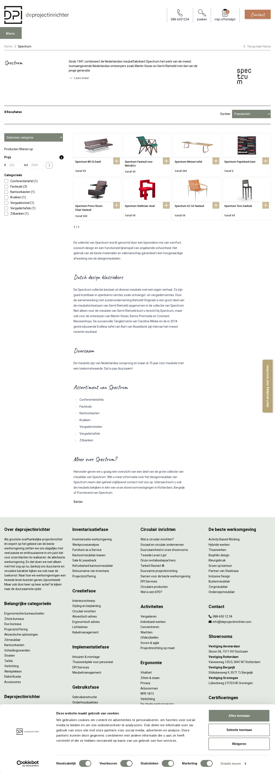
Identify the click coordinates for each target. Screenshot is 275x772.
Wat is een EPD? (151, 592)
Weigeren (239, 744)
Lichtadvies (80, 627)
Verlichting (11, 666)
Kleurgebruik (217, 560)
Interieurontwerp (83, 600)
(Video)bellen (150, 637)
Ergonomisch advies (86, 622)
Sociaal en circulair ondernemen (162, 544)
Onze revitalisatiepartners (158, 560)
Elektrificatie (12, 676)
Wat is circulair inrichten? (157, 539)
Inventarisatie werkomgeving (92, 539)
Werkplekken (13, 671)
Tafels (8, 661)
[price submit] (49, 165)
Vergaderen (149, 616)
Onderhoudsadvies (85, 702)
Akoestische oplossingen (21, 634)
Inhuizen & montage (86, 657)
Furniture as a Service (87, 550)
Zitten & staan (150, 678)
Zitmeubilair (12, 640)
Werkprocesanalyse (85, 544)
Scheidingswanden (17, 650)
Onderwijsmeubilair (222, 592)
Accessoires (12, 682)
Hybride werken (219, 544)
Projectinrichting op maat (158, 648)
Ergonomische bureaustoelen (24, 613)
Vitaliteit (146, 672)
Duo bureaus (12, 624)
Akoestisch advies (84, 616)
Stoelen (9, 655)
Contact (258, 14)
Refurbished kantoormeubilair (92, 565)
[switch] (126, 763)
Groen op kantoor (220, 565)
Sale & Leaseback (84, 560)
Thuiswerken (217, 550)
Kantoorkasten (14, 645)
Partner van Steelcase (224, 571)
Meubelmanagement (86, 672)
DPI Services (80, 667)
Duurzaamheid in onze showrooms (164, 550)
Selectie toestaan (239, 730)
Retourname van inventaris (90, 571)
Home (8, 46)
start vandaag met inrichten (267, 386)
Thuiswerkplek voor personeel (92, 662)
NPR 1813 (147, 693)
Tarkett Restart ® (152, 565)
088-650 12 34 (222, 616)
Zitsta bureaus (14, 619)
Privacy (145, 683)
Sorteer (225, 114)
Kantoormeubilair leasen (88, 555)
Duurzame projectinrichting (159, 571)
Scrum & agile (150, 643)
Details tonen (231, 763)
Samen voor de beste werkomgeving (165, 576)
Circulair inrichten (84, 611)
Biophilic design (219, 555)
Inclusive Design (219, 576)
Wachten (147, 632)
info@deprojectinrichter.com (231, 622)
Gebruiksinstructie (84, 697)
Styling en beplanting (86, 606)
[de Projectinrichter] (36, 15)
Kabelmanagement (85, 632)
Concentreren (150, 627)
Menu (10, 33)
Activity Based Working (224, 539)
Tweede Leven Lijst (154, 555)
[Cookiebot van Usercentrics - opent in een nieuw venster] (28, 763)
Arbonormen (149, 688)
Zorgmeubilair (218, 587)
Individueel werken (153, 622)
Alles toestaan (239, 715)
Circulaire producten (154, 587)
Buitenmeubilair (219, 581)
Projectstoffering (16, 629)
